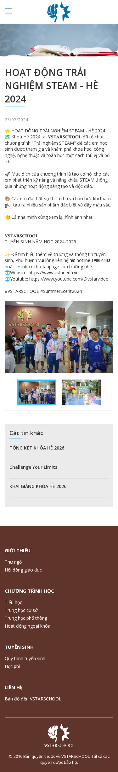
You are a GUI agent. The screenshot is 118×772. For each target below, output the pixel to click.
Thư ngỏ (13, 562)
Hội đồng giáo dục (23, 570)
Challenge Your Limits (33, 467)
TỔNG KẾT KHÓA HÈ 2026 (36, 448)
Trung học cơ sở (21, 610)
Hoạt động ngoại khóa (27, 626)
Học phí (12, 666)
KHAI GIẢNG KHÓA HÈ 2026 (37, 486)
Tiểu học (13, 602)
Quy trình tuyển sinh (25, 658)
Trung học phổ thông (26, 618)
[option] (59, 337)
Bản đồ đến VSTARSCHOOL (33, 699)
